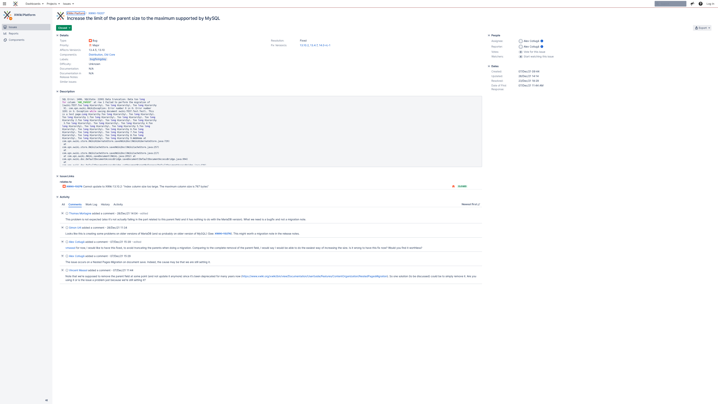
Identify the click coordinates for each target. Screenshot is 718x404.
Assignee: (497, 40)
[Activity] (57, 197)
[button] (4, 3)
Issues (67, 3)
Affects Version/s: (70, 49)
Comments (75, 204)
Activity (118, 204)
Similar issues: (68, 81)
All (63, 204)
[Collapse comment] (62, 213)
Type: (63, 40)
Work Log (91, 204)
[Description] (57, 91)
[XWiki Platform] (7, 14)
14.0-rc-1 (324, 45)
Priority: (64, 45)
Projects (52, 3)
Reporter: (497, 46)
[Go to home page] (15, 3)
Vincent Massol (78, 270)
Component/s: (68, 54)
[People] (489, 35)
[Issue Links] (57, 176)
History (105, 204)
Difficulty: (65, 63)
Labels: (64, 59)
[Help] (700, 3)
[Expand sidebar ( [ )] (46, 400)
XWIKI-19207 (96, 13)
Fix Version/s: (279, 45)
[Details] (57, 35)
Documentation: (69, 68)
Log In (710, 3)
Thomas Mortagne (80, 213)
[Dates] (489, 66)
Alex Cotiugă (77, 241)
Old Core (109, 54)
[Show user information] (541, 40)
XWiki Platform (25, 14)
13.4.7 (313, 45)
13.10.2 (304, 45)
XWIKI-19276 (74, 186)
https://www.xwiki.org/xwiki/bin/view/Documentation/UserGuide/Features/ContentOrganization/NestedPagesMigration (314, 276)
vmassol (70, 247)
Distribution (96, 54)
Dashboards (33, 3)
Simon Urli (75, 227)
